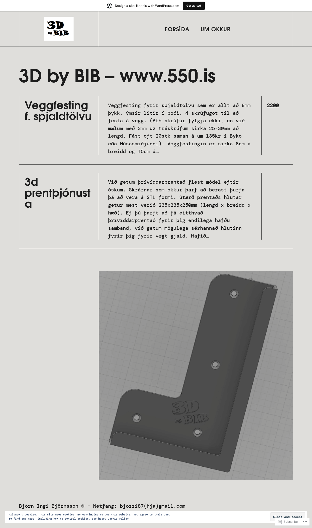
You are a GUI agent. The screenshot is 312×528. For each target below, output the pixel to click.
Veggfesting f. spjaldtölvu (58, 110)
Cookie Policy (118, 518)
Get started (193, 5)
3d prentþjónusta (57, 191)
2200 (273, 105)
